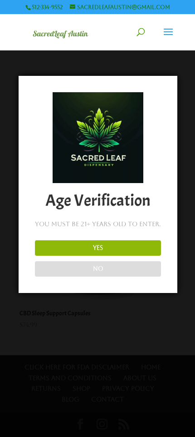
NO (98, 268)
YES (98, 247)
